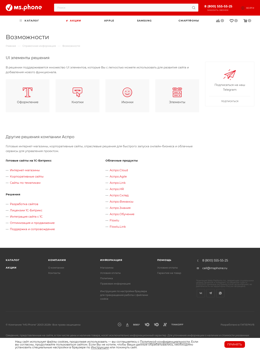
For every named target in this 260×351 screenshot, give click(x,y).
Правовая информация (115, 283)
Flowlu (114, 220)
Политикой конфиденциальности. (165, 341)
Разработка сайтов (24, 204)
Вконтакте (201, 293)
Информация (111, 259)
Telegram (211, 293)
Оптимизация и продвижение (32, 223)
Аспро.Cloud (119, 170)
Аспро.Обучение (122, 214)
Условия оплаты (110, 272)
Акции (11, 267)
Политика (106, 278)
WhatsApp (220, 293)
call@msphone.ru (214, 268)
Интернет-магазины (25, 170)
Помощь (164, 259)
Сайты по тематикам (25, 183)
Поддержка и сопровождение (32, 229)
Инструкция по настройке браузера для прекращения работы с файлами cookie (124, 295)
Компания (57, 259)
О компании (56, 267)
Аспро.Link (118, 183)
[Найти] (193, 8)
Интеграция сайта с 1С (26, 216)
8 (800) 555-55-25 (218, 6)
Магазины (106, 267)
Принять (234, 344)
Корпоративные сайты (27, 176)
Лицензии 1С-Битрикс (26, 210)
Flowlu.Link (118, 226)
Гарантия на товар (169, 272)
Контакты (54, 272)
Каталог (13, 259)
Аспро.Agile (118, 176)
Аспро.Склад (119, 195)
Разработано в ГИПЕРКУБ (237, 324)
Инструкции (100, 347)
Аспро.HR (117, 189)
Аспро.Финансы (121, 201)
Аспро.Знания (120, 208)
